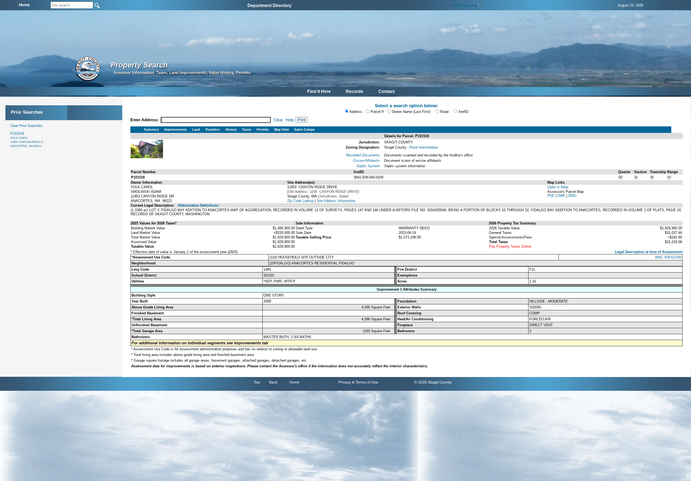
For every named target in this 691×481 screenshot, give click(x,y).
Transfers (212, 130)
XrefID (463, 112)
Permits (263, 130)
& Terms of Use (365, 382)
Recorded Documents (363, 155)
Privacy (344, 382)
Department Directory (270, 5)
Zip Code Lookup (300, 201)
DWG (572, 196)
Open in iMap (557, 187)
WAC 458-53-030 (668, 257)
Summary (151, 130)
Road (444, 112)
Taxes (246, 130)
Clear (278, 120)
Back (273, 382)
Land (196, 130)
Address (355, 112)
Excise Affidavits (366, 161)
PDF (551, 196)
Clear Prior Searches (26, 126)
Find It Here (319, 91)
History (231, 130)
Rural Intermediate (423, 147)
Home (294, 382)
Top (257, 382)
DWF (561, 196)
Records (354, 91)
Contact (386, 91)
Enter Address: (145, 120)
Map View (281, 130)
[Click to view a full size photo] (147, 157)
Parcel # (377, 112)
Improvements (175, 130)
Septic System (368, 166)
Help (290, 120)
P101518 (27, 139)
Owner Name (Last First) (411, 112)
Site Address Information (336, 201)
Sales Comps (304, 130)
